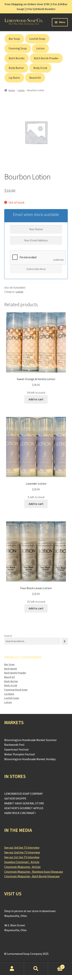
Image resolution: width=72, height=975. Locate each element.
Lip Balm (14, 77)
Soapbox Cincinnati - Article (21, 862)
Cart (55, 965)
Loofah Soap (37, 38)
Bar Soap (14, 38)
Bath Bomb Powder (46, 58)
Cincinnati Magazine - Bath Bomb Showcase (32, 876)
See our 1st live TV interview (21, 857)
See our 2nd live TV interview (22, 852)
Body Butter (16, 68)
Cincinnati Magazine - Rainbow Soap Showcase (33, 871)
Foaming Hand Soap (16, 689)
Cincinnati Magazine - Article (22, 867)
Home (11, 90)
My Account (12, 968)
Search (8, 635)
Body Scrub (40, 68)
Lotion (40, 48)
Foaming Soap (18, 48)
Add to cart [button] (36, 399)
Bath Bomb (10, 668)
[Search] (64, 641)
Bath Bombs (17, 58)
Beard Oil (35, 77)
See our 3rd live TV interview (21, 847)
